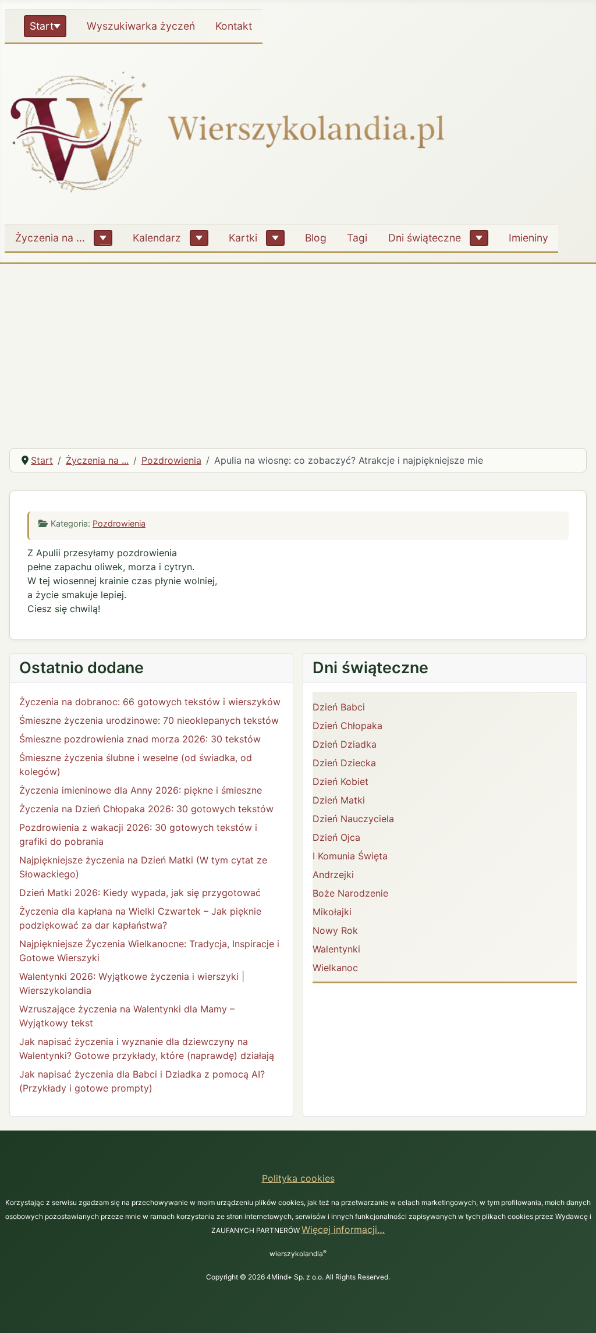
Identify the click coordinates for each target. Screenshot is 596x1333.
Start (42, 26)
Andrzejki (333, 874)
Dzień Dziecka (344, 763)
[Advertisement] (298, 351)
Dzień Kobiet (340, 781)
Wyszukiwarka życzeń (141, 26)
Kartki (243, 238)
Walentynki (336, 949)
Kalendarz (157, 238)
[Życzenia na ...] (103, 238)
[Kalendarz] (199, 238)
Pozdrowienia (119, 523)
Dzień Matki (339, 800)
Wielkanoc (335, 967)
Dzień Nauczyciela (353, 818)
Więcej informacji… (343, 1229)
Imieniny (528, 238)
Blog (316, 238)
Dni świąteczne (424, 238)
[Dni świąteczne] (479, 238)
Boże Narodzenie (350, 893)
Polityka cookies (298, 1178)
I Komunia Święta (350, 856)
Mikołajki (332, 912)
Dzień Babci (339, 707)
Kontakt (233, 26)
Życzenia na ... (50, 238)
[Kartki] (275, 238)
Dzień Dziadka (345, 744)
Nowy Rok (335, 930)
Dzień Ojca (336, 837)
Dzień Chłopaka (347, 725)
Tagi (357, 238)
